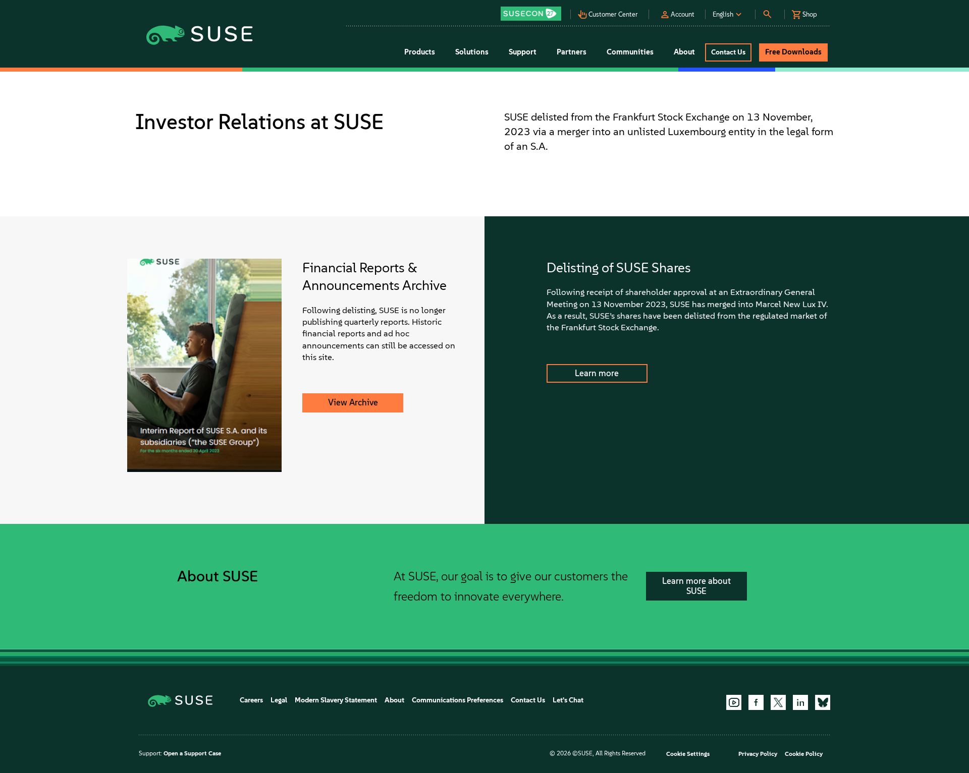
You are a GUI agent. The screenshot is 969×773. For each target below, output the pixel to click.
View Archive (353, 402)
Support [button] (522, 51)
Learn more (597, 373)
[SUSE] (184, 700)
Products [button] (419, 51)
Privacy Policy (757, 753)
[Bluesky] (822, 702)
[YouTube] (733, 702)
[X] (778, 702)
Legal (279, 700)
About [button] (684, 51)
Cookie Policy (804, 753)
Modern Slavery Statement (336, 700)
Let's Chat (568, 700)
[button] (533, 10)
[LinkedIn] (800, 702)
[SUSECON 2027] (531, 14)
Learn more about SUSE (696, 586)
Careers (251, 700)
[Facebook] (756, 702)
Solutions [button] (472, 51)
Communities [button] (630, 51)
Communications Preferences (457, 700)
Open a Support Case (192, 753)
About (394, 700)
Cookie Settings (688, 753)
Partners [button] (571, 51)
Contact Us (528, 700)
